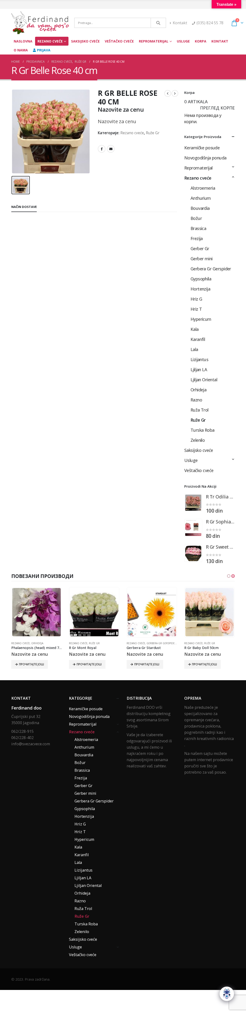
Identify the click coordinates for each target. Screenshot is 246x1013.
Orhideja (199, 390)
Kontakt (180, 22)
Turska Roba (203, 430)
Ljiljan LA (199, 369)
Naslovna (23, 41)
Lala (194, 349)
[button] (229, 576)
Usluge (183, 41)
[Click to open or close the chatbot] (227, 994)
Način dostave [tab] (24, 207)
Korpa (200, 41)
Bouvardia (200, 208)
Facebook (101, 149)
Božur (196, 218)
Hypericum (201, 319)
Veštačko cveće (119, 41)
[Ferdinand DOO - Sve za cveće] (41, 22)
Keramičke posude (202, 148)
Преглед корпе (217, 108)
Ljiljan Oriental (204, 379)
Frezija (197, 238)
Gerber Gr (200, 248)
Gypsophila (201, 279)
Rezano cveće (50, 41)
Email (111, 149)
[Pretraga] (158, 23)
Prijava (43, 50)
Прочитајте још (31, 664)
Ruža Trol (200, 410)
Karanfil (198, 339)
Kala (195, 329)
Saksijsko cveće (85, 41)
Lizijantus (200, 359)
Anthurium (201, 198)
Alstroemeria (203, 188)
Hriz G (196, 299)
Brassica (198, 228)
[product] (193, 503)
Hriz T (196, 309)
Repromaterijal (153, 41)
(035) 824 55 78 (210, 22)
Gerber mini (202, 258)
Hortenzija (200, 289)
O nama (21, 50)
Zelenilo (198, 440)
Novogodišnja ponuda (205, 158)
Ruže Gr (153, 132)
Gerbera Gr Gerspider (211, 269)
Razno (196, 400)
